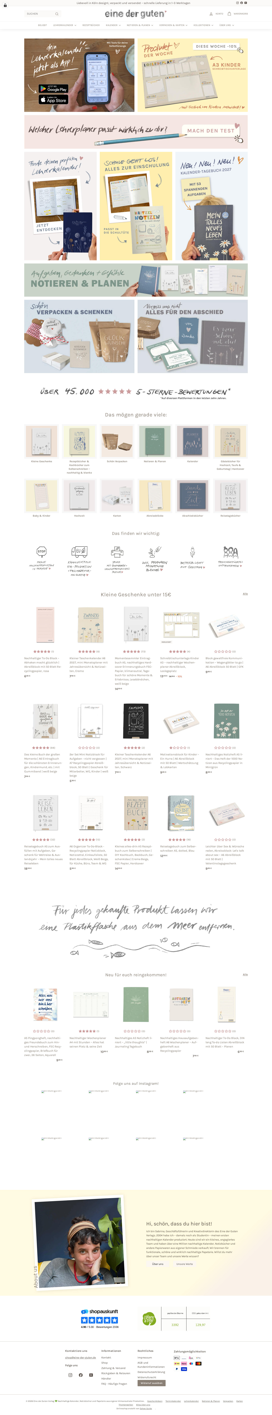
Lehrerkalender (63, 25)
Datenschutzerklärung (151, 1371)
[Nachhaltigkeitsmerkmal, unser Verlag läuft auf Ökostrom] (192, 561)
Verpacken (228, 1401)
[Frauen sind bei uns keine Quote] (230, 561)
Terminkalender (173, 1401)
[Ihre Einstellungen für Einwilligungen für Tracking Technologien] (5, 5)
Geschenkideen (154, 1401)
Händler (106, 1378)
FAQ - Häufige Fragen (114, 1383)
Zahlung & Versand (113, 1368)
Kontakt (106, 1357)
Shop (104, 1362)
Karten (239, 1401)
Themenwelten (126, 1405)
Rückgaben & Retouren (115, 1373)
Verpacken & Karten (172, 25)
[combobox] (42, 13)
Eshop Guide (146, 1408)
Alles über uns (143, 1405)
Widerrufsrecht (147, 1377)
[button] (42, 652)
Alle (245, 593)
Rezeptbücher (91, 25)
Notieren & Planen (139, 25)
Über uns (225, 25)
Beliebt (42, 25)
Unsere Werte (184, 1263)
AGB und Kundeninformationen (151, 1364)
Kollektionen (202, 25)
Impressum (145, 1357)
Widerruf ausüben (151, 1383)
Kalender (112, 25)
